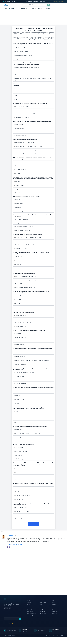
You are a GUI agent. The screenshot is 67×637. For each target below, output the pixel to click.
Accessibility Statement (43, 615)
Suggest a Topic (54, 611)
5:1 (16, 99)
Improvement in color (20, 132)
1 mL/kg (17, 260)
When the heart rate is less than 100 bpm (24, 142)
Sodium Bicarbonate (20, 185)
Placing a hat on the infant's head (22, 230)
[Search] (48, 5)
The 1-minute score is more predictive (24, 307)
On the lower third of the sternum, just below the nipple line (28, 515)
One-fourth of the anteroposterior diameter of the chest (28, 237)
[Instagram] (7, 608)
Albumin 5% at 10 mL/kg (20, 326)
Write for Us (54, 600)
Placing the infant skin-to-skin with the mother (25, 223)
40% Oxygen (18, 173)
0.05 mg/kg (18, 268)
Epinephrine (18, 192)
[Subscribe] (20, 619)
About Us (28, 600)
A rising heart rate (19, 128)
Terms (49, 635)
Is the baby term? (19, 488)
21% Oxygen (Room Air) (20, 169)
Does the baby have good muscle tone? (24, 491)
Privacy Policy (42, 600)
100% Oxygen (18, 162)
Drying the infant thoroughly (21, 219)
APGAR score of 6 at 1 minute (22, 117)
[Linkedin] (10, 608)
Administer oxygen (19, 459)
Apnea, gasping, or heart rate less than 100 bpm (26, 113)
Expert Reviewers (30, 611)
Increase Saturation (19, 344)
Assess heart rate (19, 447)
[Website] (9, 547)
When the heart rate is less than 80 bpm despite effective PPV (29, 146)
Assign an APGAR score (20, 59)
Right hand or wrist (19, 399)
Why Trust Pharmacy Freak (31, 613)
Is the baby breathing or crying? (22, 495)
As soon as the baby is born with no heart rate (25, 153)
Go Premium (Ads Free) (58, 1)
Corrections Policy (30, 609)
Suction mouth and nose (20, 337)
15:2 (16, 88)
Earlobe (17, 403)
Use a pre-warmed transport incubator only (25, 287)
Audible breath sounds (20, 135)
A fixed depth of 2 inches (21, 248)
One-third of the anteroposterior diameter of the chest (27, 241)
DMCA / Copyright (42, 611)
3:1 (16, 95)
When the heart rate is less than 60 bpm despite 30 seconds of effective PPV (32, 150)
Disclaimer (41, 604)
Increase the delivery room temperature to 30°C (26, 276)
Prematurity (18, 437)
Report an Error (54, 613)
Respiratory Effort (19, 203)
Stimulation (18, 333)
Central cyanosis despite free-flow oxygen (24, 110)
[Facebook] (5, 608)
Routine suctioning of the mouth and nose (24, 226)
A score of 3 (18, 303)
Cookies (57, 635)
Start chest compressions (21, 353)
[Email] (7, 547)
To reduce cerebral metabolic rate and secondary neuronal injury (30, 380)
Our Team (28, 604)
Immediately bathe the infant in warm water (25, 283)
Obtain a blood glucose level (21, 51)
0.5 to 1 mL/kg (18, 264)
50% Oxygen (18, 165)
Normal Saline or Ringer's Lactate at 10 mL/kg (25, 319)
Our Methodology (30, 615)
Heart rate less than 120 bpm (22, 106)
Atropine (17, 189)
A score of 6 (18, 299)
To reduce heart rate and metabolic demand (25, 372)
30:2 (16, 92)
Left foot (17, 392)
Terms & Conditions (43, 602)
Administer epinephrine (20, 364)
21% (16, 419)
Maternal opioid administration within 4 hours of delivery (28, 433)
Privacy (46, 635)
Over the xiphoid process (21, 507)
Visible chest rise (19, 124)
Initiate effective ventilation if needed (23, 55)
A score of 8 (18, 295)
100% (16, 411)
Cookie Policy (42, 609)
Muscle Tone (18, 207)
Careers (53, 602)
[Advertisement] (33, 17)
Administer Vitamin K (20, 47)
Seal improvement (19, 341)
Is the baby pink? (19, 499)
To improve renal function (21, 383)
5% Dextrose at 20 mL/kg (21, 315)
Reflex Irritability (19, 211)
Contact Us (29, 602)
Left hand (17, 395)
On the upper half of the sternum (22, 511)
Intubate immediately (20, 356)
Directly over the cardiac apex (22, 518)
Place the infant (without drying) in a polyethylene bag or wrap (29, 280)
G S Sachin (10, 535)
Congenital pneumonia (20, 440)
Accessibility (61, 635)
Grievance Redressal (43, 613)
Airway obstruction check (21, 451)
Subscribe (53, 609)
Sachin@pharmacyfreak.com (15, 544)
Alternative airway (19, 455)
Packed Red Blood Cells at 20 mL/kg (23, 322)
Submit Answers (33, 524)
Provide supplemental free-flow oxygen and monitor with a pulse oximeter (32, 360)
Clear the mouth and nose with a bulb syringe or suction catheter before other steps (32, 79)
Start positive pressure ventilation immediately (25, 74)
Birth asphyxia (18, 429)
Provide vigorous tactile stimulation (23, 71)
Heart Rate (17, 199)
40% (16, 415)
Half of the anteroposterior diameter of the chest (26, 244)
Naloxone (17, 181)
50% (16, 422)
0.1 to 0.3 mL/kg (19, 256)
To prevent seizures (19, 376)
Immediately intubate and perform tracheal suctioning (27, 67)
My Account (54, 604)
